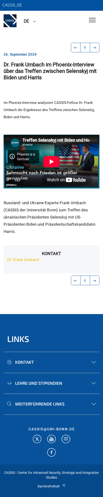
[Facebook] (51, 453)
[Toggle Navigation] (92, 20)
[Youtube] (51, 439)
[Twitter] (37, 439)
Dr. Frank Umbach (23, 259)
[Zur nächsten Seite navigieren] (95, 47)
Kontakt (51, 253)
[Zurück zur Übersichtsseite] (85, 47)
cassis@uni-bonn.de (52, 429)
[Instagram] (66, 439)
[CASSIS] (10, 20)
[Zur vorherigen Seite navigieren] (76, 47)
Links (18, 339)
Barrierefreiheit (49, 486)
